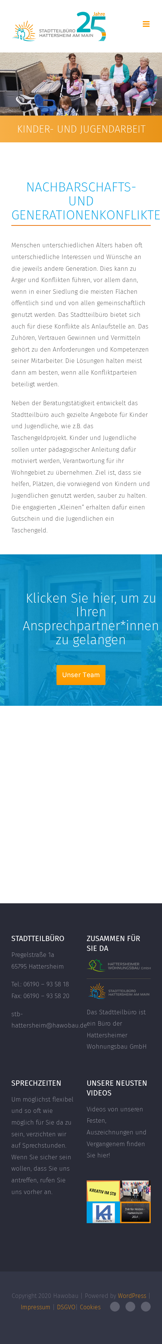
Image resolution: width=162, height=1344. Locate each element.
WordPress (132, 1295)
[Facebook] (115, 1307)
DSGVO (66, 1307)
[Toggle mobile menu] (147, 24)
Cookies (90, 1307)
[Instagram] (146, 1307)
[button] (81, 675)
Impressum (35, 1307)
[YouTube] (130, 1307)
